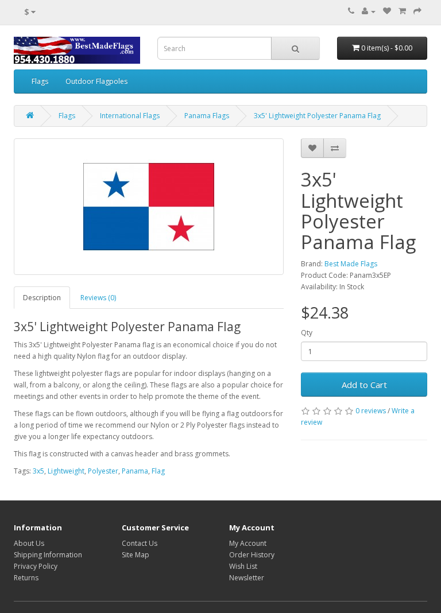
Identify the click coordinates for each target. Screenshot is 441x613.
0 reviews (370, 411)
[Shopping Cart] (402, 11)
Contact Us (139, 543)
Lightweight (66, 471)
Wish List (243, 566)
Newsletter (246, 578)
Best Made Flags (350, 264)
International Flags (130, 116)
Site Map (135, 555)
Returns (26, 578)
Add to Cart (364, 384)
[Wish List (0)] (387, 11)
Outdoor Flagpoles (96, 81)
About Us (29, 543)
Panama (135, 471)
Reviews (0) (98, 297)
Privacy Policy (35, 566)
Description (42, 297)
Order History (251, 555)
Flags (40, 81)
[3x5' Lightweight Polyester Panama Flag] (149, 206)
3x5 (38, 471)
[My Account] (369, 11)
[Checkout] (417, 11)
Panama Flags (206, 116)
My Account (247, 543)
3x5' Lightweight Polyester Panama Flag (317, 116)
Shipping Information (48, 555)
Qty (306, 332)
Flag (158, 471)
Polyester (103, 471)
